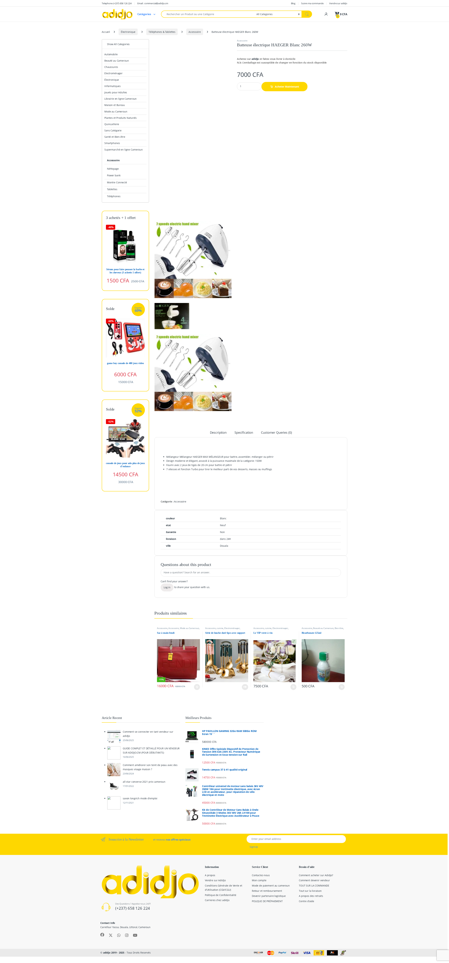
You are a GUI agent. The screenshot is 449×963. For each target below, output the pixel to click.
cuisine (220, 628)
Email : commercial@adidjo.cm (152, 3)
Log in (167, 587)
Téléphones (113, 196)
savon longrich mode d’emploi (140, 798)
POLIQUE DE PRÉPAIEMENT (267, 901)
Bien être (339, 628)
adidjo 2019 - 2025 (113, 952)
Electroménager (232, 628)
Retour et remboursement (267, 890)
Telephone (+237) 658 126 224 (117, 3)
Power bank (113, 175)
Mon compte (259, 880)
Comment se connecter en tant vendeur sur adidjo (148, 734)
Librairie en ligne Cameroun (120, 98)
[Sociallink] (102, 935)
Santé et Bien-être (114, 136)
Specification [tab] (243, 433)
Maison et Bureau (114, 105)
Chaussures (111, 67)
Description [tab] (218, 433)
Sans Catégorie (113, 130)
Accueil (106, 32)
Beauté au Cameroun (323, 628)
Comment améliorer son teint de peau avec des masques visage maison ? (150, 767)
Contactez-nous (261, 875)
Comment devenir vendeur (314, 880)
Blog (293, 3)
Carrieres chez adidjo (217, 900)
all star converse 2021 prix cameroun (144, 781)
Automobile (111, 54)
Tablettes (112, 189)
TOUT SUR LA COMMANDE (314, 885)
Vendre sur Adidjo (215, 880)
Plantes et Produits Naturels (120, 117)
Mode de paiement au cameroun (271, 885)
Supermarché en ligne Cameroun (123, 149)
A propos (210, 875)
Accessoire (195, 32)
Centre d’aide (306, 901)
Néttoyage (113, 168)
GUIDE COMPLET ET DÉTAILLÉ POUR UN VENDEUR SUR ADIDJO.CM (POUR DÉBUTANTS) (151, 750)
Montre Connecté (117, 182)
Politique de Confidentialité (220, 895)
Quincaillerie (111, 124)
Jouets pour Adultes (115, 92)
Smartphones (112, 143)
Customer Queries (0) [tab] (276, 433)
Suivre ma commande (312, 3)
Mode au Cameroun (189, 628)
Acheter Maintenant (287, 86)
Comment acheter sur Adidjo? (316, 875)
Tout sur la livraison (310, 890)
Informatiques (112, 86)
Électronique (128, 32)
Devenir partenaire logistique (269, 896)
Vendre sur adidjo (338, 3)
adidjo (255, 59)
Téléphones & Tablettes (162, 32)
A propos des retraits (311, 896)
